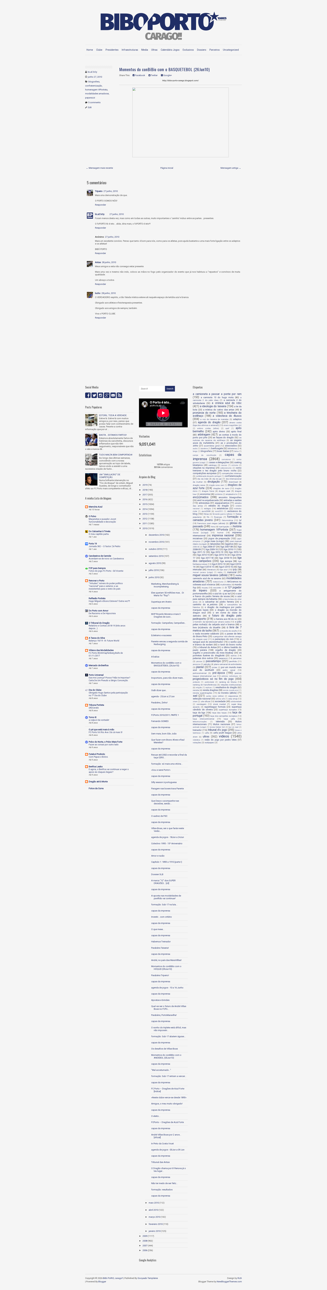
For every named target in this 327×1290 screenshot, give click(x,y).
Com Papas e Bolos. (98, 757)
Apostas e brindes (160, 1000)
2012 (145, 518)
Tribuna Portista (96, 705)
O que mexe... (157, 929)
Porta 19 (93, 543)
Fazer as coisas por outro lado (104, 744)
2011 (145, 523)
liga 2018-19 (225, 558)
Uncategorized (231, 49)
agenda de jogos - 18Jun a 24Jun (167, 837)
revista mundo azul (231, 690)
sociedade (220, 701)
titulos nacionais (221, 724)
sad (195, 695)
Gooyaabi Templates (148, 1278)
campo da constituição (204, 455)
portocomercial (200, 673)
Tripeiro (99, 191)
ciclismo (234, 465)
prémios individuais (230, 676)
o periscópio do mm (223, 639)
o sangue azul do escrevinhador (217, 640)
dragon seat (224, 491)
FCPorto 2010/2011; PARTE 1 (165, 715)
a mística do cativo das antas (218, 409)
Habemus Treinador (161, 941)
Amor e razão (158, 855)
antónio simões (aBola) (208, 428)
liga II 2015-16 (226, 567)
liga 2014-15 (203, 555)
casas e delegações (219, 462)
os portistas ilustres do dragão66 (217, 654)
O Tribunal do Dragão (99, 623)
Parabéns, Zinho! (159, 702)
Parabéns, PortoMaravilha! (164, 1015)
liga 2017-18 (207, 558)
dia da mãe (202, 479)
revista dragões (210, 690)
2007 (145, 1245)
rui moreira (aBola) (227, 693)
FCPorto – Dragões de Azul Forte (167, 1122)
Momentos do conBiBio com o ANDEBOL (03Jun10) (166, 1056)
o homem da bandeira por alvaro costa (211, 622)
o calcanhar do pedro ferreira (218, 601)
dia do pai (217, 479)
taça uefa (229, 719)
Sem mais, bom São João (164, 733)
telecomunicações (200, 722)
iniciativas (198, 538)
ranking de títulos (228, 682)
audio (195, 448)
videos (224, 736)
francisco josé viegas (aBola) (211, 523)
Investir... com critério (161, 917)
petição (207, 664)
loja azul (224, 569)
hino (213, 526)
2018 (145, 490)
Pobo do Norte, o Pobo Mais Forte (105, 742)
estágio (207, 508)
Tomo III (92, 717)
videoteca (196, 740)
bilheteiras (232, 448)
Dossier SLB (157, 874)
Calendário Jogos (170, 49)
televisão (220, 721)
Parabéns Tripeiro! (160, 975)
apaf (227, 428)
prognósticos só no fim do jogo (213, 678)
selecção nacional (202, 698)
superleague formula (214, 707)
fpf (240, 520)
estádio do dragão (218, 505)
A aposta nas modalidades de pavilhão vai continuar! (166, 897)
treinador (197, 730)
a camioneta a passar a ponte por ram (217, 394)
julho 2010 (154, 570)
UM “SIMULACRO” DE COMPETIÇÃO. (109, 476)
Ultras (154, 49)
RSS (119, 395)
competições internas (232, 473)
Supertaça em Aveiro (161, 601)
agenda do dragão (209, 422)
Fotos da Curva (96, 788)
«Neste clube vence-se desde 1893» (168, 1097)
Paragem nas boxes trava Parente (167, 788)
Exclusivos (188, 49)
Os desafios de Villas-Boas (164, 1048)
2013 (145, 514)
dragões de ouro (221, 488)
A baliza (155, 656)
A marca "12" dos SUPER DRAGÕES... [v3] (163, 882)
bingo (195, 451)
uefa (207, 733)
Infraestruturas (130, 49)
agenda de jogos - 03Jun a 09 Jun (167, 1149)
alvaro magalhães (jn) (233, 425)
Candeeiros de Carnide (100, 556)
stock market (219, 704)
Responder (100, 205)
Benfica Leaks (96, 766)
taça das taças (219, 713)
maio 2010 (154, 1202)
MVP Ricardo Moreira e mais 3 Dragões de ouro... (166, 615)
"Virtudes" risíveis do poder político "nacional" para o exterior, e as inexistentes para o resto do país (106, 586)
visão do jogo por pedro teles (221, 739)
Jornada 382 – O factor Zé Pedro (104, 546)
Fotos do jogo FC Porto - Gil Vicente (106, 571)
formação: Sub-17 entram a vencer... (168, 1076)
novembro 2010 (156, 542)
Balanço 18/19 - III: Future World (104, 641)
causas (224, 465)
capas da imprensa (160, 608)
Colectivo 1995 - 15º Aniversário (166, 843)
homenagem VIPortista (96, 89)
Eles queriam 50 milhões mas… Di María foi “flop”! (167, 594)
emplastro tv (231, 494)
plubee (214, 667)
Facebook (140, 75)
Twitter (154, 75)
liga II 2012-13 (218, 564)
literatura (211, 569)
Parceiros (214, 49)
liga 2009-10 (212, 549)
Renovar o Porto (96, 580)
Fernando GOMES (160, 721)
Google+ (167, 75)
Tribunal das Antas (160, 1162)
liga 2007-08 (227, 546)
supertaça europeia (228, 709)
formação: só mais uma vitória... (167, 764)
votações (197, 742)
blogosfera (93, 81)
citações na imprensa (204, 468)
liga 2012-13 (217, 552)
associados (231, 445)
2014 (145, 509)
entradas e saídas (233, 500)
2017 (145, 494)
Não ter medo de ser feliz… (164, 1183)
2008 (145, 1241)
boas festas (223, 451)
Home (90, 49)
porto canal (229, 670)
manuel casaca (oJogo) (203, 572)
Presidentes (112, 49)
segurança (233, 696)
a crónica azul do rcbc (227, 403)
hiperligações (224, 527)
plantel (200, 667)
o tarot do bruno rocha (230, 644)
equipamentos (222, 503)
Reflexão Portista (97, 598)
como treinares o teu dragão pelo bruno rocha (217, 469)
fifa (208, 517)
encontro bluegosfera (230, 497)
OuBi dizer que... (159, 690)
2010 (145, 528)
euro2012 (219, 511)
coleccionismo (225, 468)
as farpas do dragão (223, 437)
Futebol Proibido (97, 754)
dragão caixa (199, 485)
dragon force (208, 491)
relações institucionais (231, 685)
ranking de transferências (205, 685)
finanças (218, 517)
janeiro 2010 (155, 1231)
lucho (97, 293)
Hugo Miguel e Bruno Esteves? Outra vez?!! (109, 601)
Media (144, 49)
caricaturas (226, 459)
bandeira (204, 448)
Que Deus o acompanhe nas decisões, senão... (165, 802)
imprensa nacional (223, 535)
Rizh (240, 1278)
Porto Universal (96, 675)
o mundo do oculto (228, 631)
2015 (145, 504)
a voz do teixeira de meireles (214, 419)
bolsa (236, 451)
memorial (231, 572)
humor (220, 532)
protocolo (196, 682)
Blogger (102, 1281)
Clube (99, 49)
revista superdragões (202, 693)
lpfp (235, 569)
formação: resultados (162, 1189)
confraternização (93, 85)
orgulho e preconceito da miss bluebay (213, 652)
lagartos (229, 544)
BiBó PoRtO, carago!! (113, 1278)
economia (205, 494)
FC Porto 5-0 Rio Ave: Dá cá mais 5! (105, 732)
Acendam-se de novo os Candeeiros (106, 558)
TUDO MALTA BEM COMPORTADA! (116, 454)
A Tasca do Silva (97, 638)
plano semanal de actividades (228, 664)
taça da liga (199, 712)
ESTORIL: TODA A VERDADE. (113, 415)
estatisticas (222, 508)
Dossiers (201, 49)
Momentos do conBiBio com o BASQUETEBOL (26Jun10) (164, 69)
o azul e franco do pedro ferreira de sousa (217, 595)
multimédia (225, 584)
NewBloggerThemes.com (229, 1281)
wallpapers (209, 742)
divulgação (213, 481)
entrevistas (204, 503)
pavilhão (233, 661)
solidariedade (236, 701)
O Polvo (92, 516)
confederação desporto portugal (208, 476)
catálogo (212, 465)
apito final (236, 431)
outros (234, 655)
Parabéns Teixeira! (160, 948)
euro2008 (206, 511)
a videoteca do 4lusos (227, 415)
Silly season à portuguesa (164, 782)
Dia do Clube (95, 690)
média (219, 572)
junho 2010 (154, 577)
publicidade (209, 682)
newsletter (217, 588)
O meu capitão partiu (99, 534)
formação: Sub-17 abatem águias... (168, 1036)
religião (199, 687)
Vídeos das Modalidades (101, 650)
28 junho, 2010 (109, 262)
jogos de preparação (219, 538)
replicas (208, 687)
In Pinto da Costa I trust (162, 1143)
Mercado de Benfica (98, 665)
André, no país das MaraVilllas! (166, 960)
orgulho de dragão (225, 650)
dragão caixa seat (216, 485)
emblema (218, 494)
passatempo (213, 661)
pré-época (219, 673)
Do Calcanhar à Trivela (99, 531)
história (237, 526)
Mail (113, 395)
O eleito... (155, 1116)
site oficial (205, 701)
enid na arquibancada (208, 500)
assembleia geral (212, 446)
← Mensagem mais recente (99, 168)
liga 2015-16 (221, 555)
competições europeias (204, 473)
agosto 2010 (155, 563)
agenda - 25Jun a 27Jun (163, 696)
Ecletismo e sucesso (161, 635)
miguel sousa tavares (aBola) (210, 575)
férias (206, 514)
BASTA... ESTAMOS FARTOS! (113, 435)
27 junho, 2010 (111, 191)
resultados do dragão (226, 687)
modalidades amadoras (97, 93)
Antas (98, 262)
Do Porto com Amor (98, 610)
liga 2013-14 (235, 552)
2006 (145, 1250)
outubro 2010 (155, 549)
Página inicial (166, 168)
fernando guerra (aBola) (222, 514)
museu (205, 587)
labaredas (215, 544)
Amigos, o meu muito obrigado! (167, 1103)
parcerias (237, 658)
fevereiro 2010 (156, 1224)
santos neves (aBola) (215, 696)
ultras (206, 736)
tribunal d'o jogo (217, 729)
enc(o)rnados (200, 497)
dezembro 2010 (156, 535)
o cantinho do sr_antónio (217, 603)
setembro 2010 (156, 556)
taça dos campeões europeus (223, 716)
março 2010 (154, 1217)
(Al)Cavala (94, 708)
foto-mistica (227, 520)
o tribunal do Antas (207, 647)
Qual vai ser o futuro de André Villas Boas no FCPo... (168, 1007)
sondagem (201, 704)
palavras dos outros (203, 658)
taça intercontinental (203, 719)
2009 (145, 1236)
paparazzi (90, 97)
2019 (145, 485)
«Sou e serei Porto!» (160, 770)
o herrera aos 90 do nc (225, 619)
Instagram (100, 395)
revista (196, 690)
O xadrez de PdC (159, 816)
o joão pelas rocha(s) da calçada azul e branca (217, 623)
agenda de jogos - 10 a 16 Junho (167, 987)
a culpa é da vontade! (99, 720)
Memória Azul (95, 506)
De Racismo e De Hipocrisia (102, 613)
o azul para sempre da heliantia (217, 597)
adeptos (237, 419)
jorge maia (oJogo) (214, 541)
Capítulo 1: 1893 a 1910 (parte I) (166, 862)
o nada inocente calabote (206, 633)
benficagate (217, 448)
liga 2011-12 (199, 552)
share (195, 701)
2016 (145, 499)
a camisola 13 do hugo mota (217, 397)
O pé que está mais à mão (101, 729)
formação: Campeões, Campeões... (168, 623)
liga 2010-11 (230, 549)
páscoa (199, 661)
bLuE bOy (99, 214)
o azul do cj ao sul (222, 593)
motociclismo (218, 582)
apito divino (219, 431)
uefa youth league (222, 732)
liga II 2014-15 (207, 567)
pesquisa (196, 664)
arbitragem (204, 434)
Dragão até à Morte (98, 781)
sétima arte (220, 699)
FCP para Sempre (97, 568)
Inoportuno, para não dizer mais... (167, 678)
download (233, 482)
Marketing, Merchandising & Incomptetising (165, 585)
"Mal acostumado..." (161, 1070)
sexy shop (232, 699)
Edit (90, 107)
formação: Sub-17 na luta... (164, 904)
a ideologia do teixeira (213, 406)
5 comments (94, 102)
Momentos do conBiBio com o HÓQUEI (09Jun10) (166, 967)
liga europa (226, 561)
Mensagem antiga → (231, 168)
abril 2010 (153, 1210)
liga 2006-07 (209, 546)
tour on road (233, 727)
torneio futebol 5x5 (217, 727)
